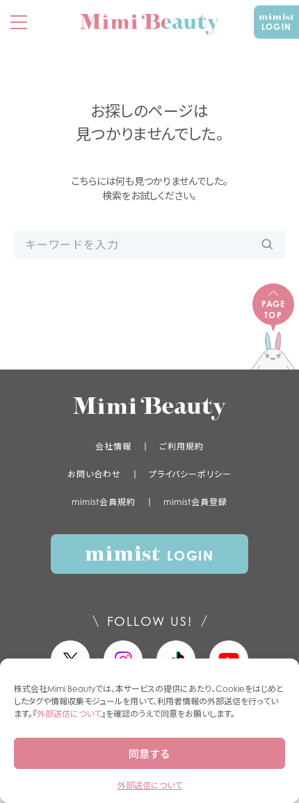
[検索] (267, 244)
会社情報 (113, 446)
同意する (149, 753)
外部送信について (69, 714)
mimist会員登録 (195, 502)
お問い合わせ (93, 474)
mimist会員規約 (104, 502)
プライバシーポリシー (190, 474)
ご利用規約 (181, 446)
